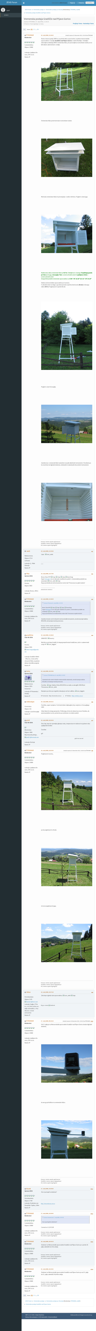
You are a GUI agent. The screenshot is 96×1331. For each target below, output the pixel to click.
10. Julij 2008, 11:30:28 (47, 551)
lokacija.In (48, 579)
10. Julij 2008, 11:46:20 (47, 635)
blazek (28, 1189)
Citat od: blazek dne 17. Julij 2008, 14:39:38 (54, 1217)
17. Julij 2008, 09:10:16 (47, 1021)
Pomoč (78, 1315)
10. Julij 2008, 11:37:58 (47, 573)
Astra (28, 671)
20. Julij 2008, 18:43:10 (47, 1241)
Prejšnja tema (77, 23)
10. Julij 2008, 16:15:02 (47, 671)
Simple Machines (39, 1315)
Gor (25, 1295)
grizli (28, 720)
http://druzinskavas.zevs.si (48, 1203)
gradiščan (29, 635)
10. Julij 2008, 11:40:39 (47, 599)
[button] (24, 3)
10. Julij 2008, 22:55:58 (47, 750)
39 (38, 29)
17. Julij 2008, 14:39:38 (47, 1188)
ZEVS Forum (11, 2)
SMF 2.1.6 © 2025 (29, 1315)
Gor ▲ (90, 1315)
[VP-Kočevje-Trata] (25, 740)
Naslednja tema (88, 23)
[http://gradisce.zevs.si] (25, 654)
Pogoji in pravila (84, 1315)
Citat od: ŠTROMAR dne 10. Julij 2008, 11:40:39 (54, 675)
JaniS (28, 551)
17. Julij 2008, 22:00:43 (47, 1213)
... (36, 29)
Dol (24, 29)
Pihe (27, 574)
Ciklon (28, 992)
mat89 (78, 9)
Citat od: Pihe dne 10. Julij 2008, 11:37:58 (53, 603)
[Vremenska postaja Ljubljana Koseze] (25, 50)
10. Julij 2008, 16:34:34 (47, 720)
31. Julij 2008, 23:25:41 (47, 1269)
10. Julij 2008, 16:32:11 (47, 701)
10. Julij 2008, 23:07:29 (47, 992)
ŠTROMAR (72, 9)
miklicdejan (30, 702)
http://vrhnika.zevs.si (77, 696)
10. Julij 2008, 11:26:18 (47, 35)
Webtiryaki (73, 1315)
